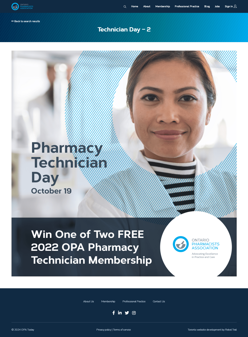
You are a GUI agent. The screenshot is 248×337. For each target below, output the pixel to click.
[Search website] (125, 7)
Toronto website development (204, 330)
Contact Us (159, 301)
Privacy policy (103, 330)
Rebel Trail (231, 330)
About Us (88, 301)
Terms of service (122, 330)
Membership (108, 301)
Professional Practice (134, 301)
